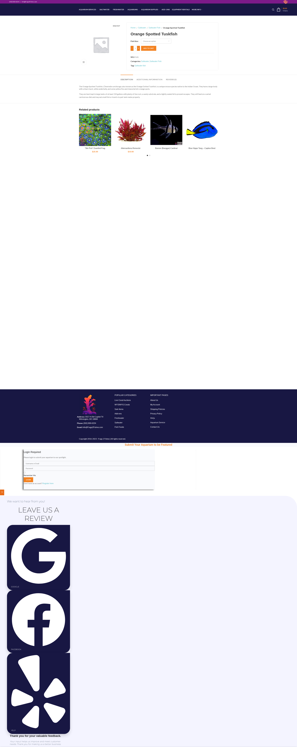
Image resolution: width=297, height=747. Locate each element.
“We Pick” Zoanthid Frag (95, 148)
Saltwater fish (140, 66)
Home (133, 28)
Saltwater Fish (154, 28)
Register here (48, 483)
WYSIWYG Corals (122, 405)
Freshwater (119, 418)
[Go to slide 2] (149, 155)
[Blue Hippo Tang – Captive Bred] (202, 130)
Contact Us (155, 427)
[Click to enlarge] (84, 62)
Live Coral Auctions (123, 400)
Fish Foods (119, 427)
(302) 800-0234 (89, 423)
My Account (155, 405)
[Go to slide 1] (147, 155)
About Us (154, 400)
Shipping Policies (157, 409)
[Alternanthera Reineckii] (131, 130)
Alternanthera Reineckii (130, 148)
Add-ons (118, 414)
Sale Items (119, 409)
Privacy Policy (156, 414)
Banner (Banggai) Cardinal (166, 148)
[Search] (273, 9)
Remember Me (30, 475)
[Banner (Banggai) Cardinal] (166, 130)
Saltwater (142, 28)
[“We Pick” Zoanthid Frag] (95, 130)
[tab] (127, 78)
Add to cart (148, 48)
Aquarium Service (157, 423)
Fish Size (134, 41)
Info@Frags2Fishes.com (93, 427)
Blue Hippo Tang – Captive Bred (202, 148)
